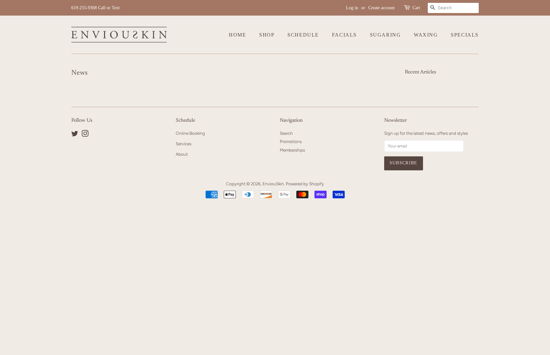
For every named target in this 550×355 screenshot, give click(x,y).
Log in (352, 7)
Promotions (291, 141)
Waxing (426, 35)
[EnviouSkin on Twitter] (74, 134)
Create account (381, 7)
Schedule (303, 35)
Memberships (292, 150)
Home (237, 35)
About (182, 154)
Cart (416, 7)
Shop (266, 35)
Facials (344, 35)
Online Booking (190, 133)
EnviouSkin (273, 183)
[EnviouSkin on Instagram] (84, 134)
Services (183, 143)
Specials (465, 35)
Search (286, 133)
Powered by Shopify (305, 183)
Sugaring (385, 35)
